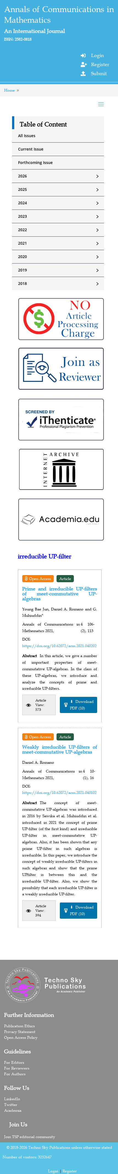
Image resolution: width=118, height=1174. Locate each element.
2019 (59, 270)
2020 (59, 256)
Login (97, 55)
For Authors (15, 1073)
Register (100, 64)
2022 (59, 230)
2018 (59, 283)
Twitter (10, 1104)
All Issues (26, 135)
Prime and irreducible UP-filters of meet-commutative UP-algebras (59, 594)
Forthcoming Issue (35, 162)
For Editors (14, 1062)
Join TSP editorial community (29, 1136)
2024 (59, 203)
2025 (59, 189)
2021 (59, 243)
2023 (59, 216)
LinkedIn (12, 1098)
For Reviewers (16, 1068)
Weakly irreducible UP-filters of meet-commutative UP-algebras (59, 749)
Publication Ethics (19, 1025)
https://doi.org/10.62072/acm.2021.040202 (59, 645)
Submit (99, 73)
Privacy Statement (19, 1031)
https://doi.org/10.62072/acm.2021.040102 (59, 792)
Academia (12, 1110)
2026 (59, 176)
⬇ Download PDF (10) (82, 705)
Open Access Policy (21, 1037)
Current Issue (30, 149)
